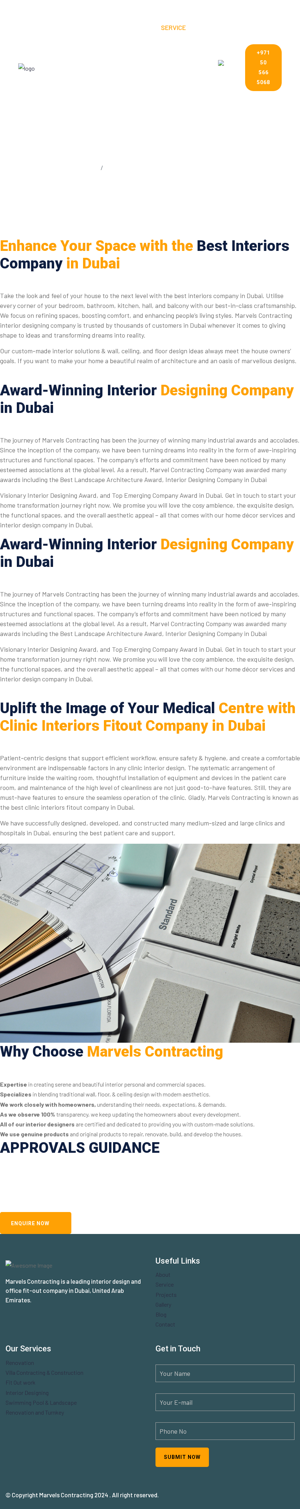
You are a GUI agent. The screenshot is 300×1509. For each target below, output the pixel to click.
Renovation (19, 1362)
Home (109, 27)
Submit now (182, 1457)
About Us (139, 27)
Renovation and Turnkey (34, 1412)
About (162, 1274)
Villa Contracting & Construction (44, 1372)
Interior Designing (27, 1392)
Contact (165, 1324)
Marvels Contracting (66, 1494)
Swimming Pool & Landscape (41, 1402)
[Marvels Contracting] (50, 67)
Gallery (152, 68)
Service (173, 27)
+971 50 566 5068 (263, 68)
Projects (116, 68)
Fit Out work (20, 1382)
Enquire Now (30, 1223)
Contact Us (119, 108)
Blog (181, 68)
